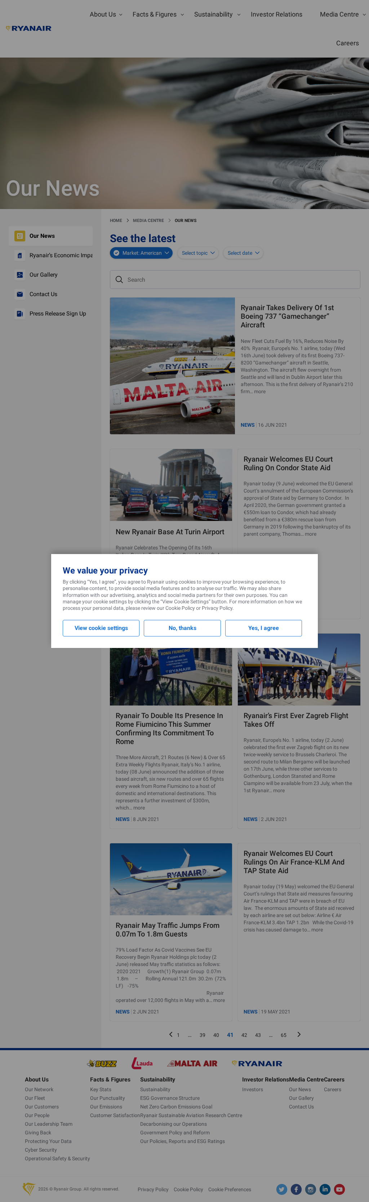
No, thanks (182, 628)
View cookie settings (101, 628)
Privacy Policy (217, 608)
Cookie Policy (180, 608)
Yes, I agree (263, 628)
